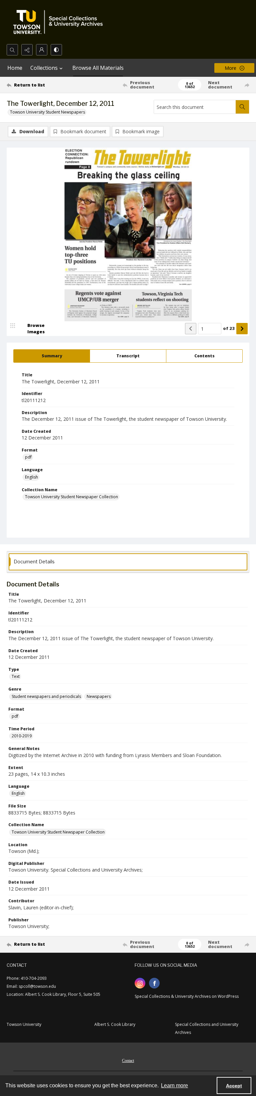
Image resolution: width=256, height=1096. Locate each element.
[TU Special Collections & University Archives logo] (60, 22)
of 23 (229, 328)
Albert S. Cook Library (114, 1024)
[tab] (52, 356)
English (31, 477)
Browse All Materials (98, 67)
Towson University (24, 1024)
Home (14, 67)
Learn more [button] (174, 1085)
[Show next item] (242, 328)
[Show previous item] (190, 328)
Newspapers (99, 696)
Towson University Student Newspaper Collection (71, 497)
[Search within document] (242, 107)
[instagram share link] (140, 983)
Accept (234, 1085)
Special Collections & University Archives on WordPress (187, 996)
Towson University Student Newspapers (47, 112)
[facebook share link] (154, 983)
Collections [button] (44, 67)
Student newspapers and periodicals (46, 696)
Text (16, 676)
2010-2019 (22, 736)
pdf (28, 457)
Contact (128, 1060)
